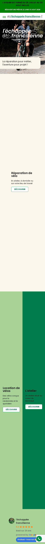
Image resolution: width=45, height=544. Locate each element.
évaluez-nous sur (26, 539)
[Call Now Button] (39, 538)
